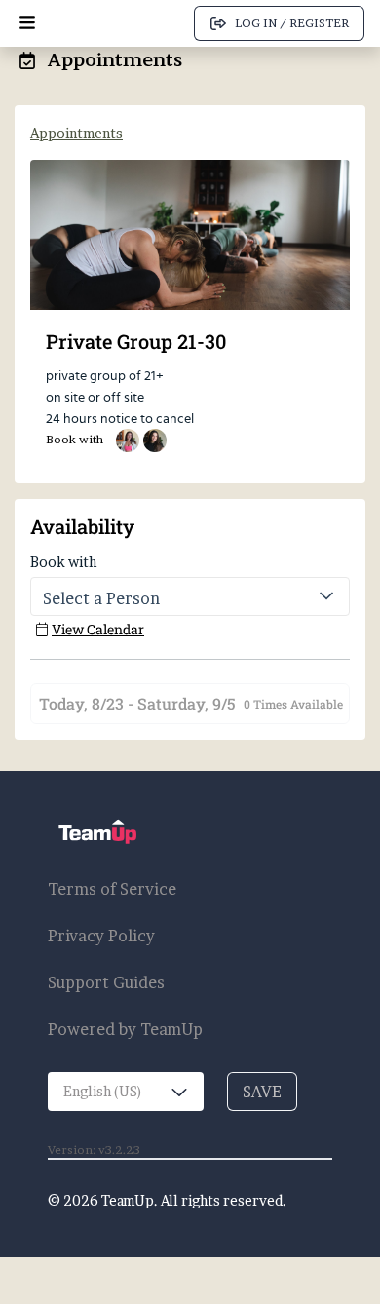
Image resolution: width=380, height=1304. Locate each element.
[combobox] (126, 1091)
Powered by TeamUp (125, 1029)
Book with (63, 562)
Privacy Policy (101, 935)
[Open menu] (27, 24)
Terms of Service (112, 889)
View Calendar (98, 629)
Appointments (76, 133)
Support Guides (106, 982)
